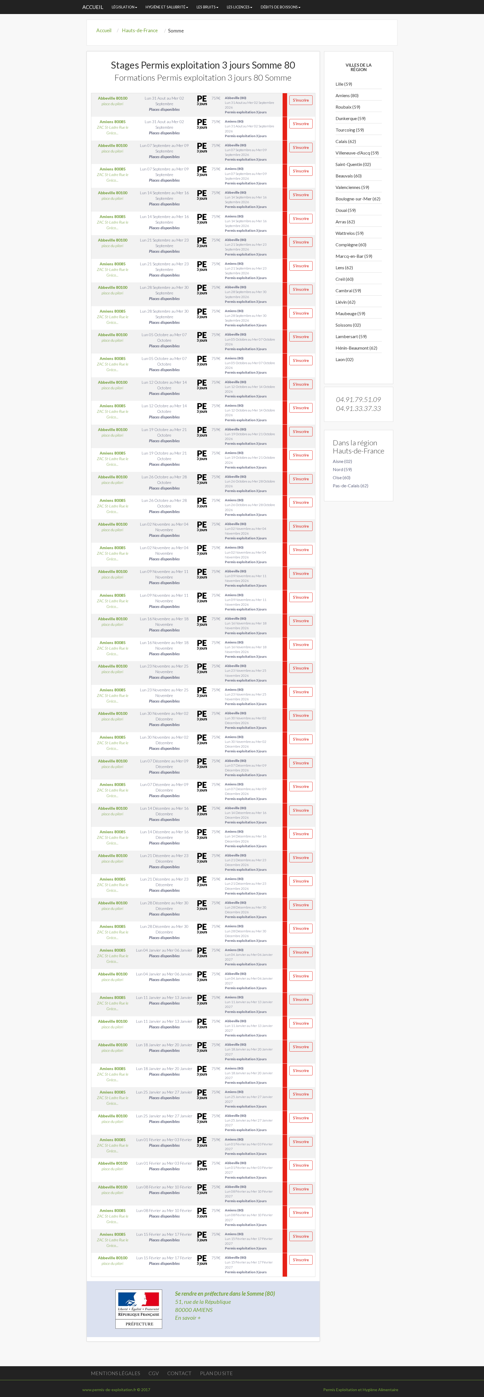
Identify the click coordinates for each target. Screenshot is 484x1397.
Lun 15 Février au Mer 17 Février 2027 (249, 1241)
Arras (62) (345, 221)
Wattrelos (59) (350, 233)
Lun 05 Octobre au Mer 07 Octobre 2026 (250, 341)
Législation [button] (123, 7)
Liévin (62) (345, 302)
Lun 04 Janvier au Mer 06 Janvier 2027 (249, 957)
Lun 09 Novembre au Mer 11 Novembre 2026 (246, 578)
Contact (179, 1373)
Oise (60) (341, 477)
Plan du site (216, 1373)
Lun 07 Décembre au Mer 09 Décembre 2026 (246, 768)
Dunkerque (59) (351, 118)
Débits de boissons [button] (279, 7)
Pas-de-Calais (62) (350, 485)
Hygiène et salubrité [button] (165, 7)
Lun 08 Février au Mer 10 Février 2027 (249, 1194)
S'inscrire (301, 100)
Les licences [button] (238, 7)
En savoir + (188, 1317)
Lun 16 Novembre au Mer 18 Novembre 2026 (246, 625)
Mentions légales (115, 1373)
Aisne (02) (342, 461)
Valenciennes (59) (352, 187)
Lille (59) (344, 83)
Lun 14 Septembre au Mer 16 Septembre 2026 (246, 199)
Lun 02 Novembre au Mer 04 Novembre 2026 (246, 531)
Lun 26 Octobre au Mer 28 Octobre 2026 (250, 483)
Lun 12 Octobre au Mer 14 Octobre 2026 (250, 389)
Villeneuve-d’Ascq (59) (357, 152)
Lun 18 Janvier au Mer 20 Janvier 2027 (249, 1051)
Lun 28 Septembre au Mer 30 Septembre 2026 (246, 294)
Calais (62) (346, 141)
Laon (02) (344, 359)
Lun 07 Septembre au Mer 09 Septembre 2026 (246, 152)
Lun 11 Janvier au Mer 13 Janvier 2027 (249, 1004)
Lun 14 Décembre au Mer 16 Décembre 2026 (246, 815)
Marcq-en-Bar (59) (354, 256)
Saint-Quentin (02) (353, 164)
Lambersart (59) (351, 336)
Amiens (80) (347, 95)
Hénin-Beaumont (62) (356, 347)
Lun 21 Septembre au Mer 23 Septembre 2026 (246, 247)
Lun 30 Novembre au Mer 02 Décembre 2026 (246, 720)
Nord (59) (342, 469)
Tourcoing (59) (350, 129)
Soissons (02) (348, 324)
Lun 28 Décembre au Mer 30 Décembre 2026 (246, 909)
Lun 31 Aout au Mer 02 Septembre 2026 (249, 105)
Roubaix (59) (348, 106)
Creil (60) (344, 279)
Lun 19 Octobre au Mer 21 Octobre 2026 (250, 436)
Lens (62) (344, 267)
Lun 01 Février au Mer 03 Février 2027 (249, 1146)
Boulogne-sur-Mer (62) (358, 198)
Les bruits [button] (206, 7)
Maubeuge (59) (350, 313)
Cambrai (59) (348, 290)
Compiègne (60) (351, 244)
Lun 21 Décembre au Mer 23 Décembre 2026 (246, 862)
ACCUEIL (92, 7)
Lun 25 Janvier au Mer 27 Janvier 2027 (249, 1099)
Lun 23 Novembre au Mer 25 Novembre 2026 (246, 673)
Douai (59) (346, 210)
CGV (153, 1373)
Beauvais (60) (349, 175)
